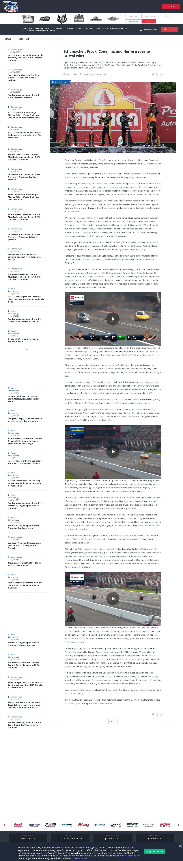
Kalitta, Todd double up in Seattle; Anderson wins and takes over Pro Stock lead (24, 135)
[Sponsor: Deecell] (99, 825)
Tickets (171, 29)
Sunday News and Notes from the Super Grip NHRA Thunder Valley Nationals (24, 725)
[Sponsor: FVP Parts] (148, 825)
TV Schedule (69, 28)
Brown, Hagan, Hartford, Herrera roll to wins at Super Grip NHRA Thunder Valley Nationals (25, 685)
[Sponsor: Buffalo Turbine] (66, 825)
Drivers (79, 28)
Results (48, 28)
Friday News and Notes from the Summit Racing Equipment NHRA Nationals (24, 665)
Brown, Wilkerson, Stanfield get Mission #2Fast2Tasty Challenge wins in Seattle (23, 197)
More (52, 30)
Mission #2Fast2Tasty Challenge (115, 28)
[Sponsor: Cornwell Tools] (83, 825)
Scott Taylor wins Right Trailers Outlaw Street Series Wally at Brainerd (23, 77)
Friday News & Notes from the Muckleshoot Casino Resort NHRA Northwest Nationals (24, 277)
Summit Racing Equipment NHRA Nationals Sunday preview (24, 526)
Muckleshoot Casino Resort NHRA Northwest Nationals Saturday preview (24, 237)
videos (149, 21)
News (25, 28)
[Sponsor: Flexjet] (132, 825)
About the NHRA (28, 839)
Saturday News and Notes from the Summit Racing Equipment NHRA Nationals (25, 585)
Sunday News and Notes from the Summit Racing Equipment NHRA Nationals (24, 505)
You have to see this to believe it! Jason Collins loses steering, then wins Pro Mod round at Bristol (24, 705)
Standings (58, 28)
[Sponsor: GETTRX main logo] (165, 825)
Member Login (150, 29)
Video (31, 28)
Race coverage (16, 49)
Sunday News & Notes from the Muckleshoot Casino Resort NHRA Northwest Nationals (24, 157)
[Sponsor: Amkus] (34, 825)
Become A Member (150, 16)
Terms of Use (80, 858)
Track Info (89, 28)
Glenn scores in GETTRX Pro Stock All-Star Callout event (24, 564)
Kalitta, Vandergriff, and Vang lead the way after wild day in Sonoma (25, 462)
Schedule (39, 28)
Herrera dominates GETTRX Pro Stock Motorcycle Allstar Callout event (23, 399)
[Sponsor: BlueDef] (50, 825)
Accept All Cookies (154, 851)
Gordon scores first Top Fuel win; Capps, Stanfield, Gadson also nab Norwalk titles (24, 483)
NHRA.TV (167, 16)
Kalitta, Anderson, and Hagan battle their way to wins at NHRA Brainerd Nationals (25, 58)
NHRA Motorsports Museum (70, 839)
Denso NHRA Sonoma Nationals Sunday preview (23, 340)
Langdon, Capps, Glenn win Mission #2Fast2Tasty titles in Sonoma (25, 419)
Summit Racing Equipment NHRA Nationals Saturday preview (24, 643)
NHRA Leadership (154, 839)
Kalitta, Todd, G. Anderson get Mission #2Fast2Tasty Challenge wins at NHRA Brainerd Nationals (24, 115)
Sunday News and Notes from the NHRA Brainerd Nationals (24, 96)
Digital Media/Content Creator (35, 30)
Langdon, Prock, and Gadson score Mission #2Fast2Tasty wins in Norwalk (24, 545)
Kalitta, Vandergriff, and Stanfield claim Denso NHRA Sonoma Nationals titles (26, 299)
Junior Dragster (112, 839)
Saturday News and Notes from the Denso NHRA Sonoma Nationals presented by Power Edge (25, 441)
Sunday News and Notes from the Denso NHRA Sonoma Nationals (24, 320)
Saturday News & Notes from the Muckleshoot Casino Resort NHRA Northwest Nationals (24, 217)
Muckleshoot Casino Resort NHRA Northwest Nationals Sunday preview (24, 177)
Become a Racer (133, 16)
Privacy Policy (129, 855)
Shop (98, 28)
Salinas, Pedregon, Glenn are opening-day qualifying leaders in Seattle (24, 257)
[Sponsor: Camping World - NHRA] (17, 825)
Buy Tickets (171, 7)
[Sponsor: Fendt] (116, 825)
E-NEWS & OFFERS (134, 21)
